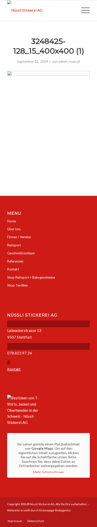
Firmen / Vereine (19, 237)
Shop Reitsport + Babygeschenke (31, 277)
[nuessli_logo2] (40, 10)
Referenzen (15, 261)
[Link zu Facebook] (86, 516)
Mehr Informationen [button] (48, 472)
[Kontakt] (8, 362)
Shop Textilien (17, 285)
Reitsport (14, 245)
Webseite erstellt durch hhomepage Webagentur (39, 510)
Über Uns (14, 229)
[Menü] (83, 10)
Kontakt (13, 269)
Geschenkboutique (21, 253)
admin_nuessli (69, 61)
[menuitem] (83, 10)
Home (11, 221)
